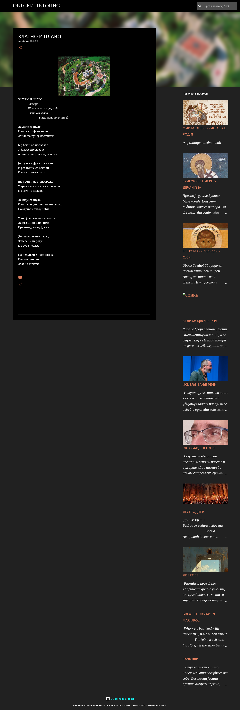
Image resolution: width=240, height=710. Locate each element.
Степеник (190, 659)
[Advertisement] (84, 348)
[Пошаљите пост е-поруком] (20, 278)
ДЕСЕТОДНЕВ (193, 512)
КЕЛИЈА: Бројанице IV (200, 321)
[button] (20, 48)
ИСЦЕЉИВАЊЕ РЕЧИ (199, 384)
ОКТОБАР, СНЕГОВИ (199, 448)
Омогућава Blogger (122, 698)
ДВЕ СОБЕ (191, 575)
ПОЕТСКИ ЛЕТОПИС (34, 6)
